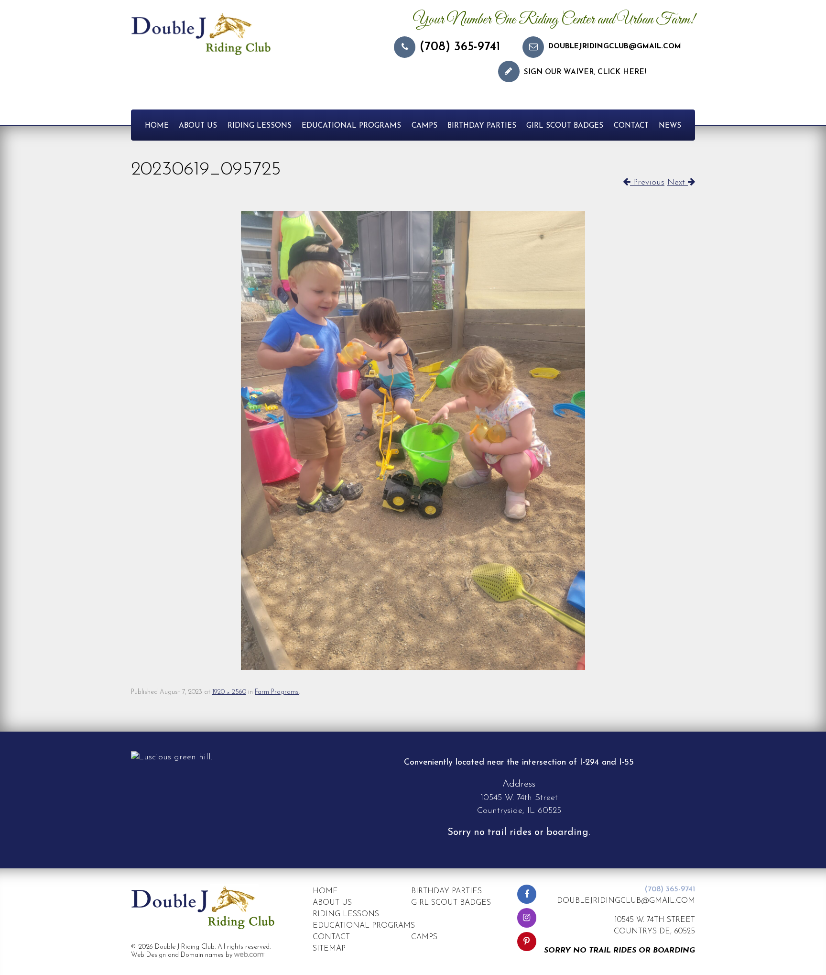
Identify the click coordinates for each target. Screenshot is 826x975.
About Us (198, 126)
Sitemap (329, 949)
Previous (647, 182)
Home (157, 126)
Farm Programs (277, 692)
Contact (631, 126)
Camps (424, 126)
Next (677, 182)
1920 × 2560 (229, 692)
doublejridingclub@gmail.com (614, 46)
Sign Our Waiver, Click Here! (585, 72)
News (670, 126)
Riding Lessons (260, 126)
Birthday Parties (481, 126)
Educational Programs (351, 126)
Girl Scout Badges (564, 126)
